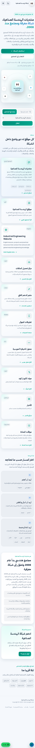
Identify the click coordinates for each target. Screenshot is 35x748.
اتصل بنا (32, 707)
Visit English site (8, 252)
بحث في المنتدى (9, 112)
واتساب (13, 685)
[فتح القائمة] (3, 3)
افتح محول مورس (27, 362)
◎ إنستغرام (21, 685)
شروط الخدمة (8, 707)
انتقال (17, 123)
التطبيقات (23, 542)
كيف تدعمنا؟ (25, 654)
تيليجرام (22, 513)
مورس (21, 538)
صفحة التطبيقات (27, 333)
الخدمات (16, 542)
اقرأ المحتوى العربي (26, 220)
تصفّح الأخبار (28, 416)
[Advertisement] (17, 729)
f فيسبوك (14, 681)
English (20, 488)
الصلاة (29, 542)
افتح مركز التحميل (27, 279)
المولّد (15, 538)
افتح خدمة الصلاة (27, 445)
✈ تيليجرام (30, 685)
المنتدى (28, 513)
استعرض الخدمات (26, 306)
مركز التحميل (27, 538)
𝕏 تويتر (31, 681)
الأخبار (10, 538)
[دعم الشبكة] (32, 745)
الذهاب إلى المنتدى (17, 56)
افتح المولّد (28, 389)
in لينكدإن (6, 681)
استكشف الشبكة (18, 51)
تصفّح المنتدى (28, 193)
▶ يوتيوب (23, 681)
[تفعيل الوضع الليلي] (8, 3)
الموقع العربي (27, 488)
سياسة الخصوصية (18, 707)
